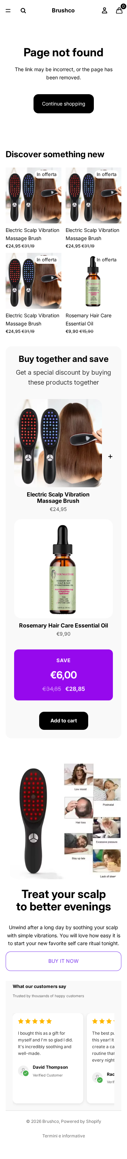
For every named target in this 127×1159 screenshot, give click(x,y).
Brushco (50, 1121)
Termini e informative (63, 1135)
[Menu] (8, 10)
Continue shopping (63, 104)
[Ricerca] (23, 10)
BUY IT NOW (63, 961)
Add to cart (63, 720)
